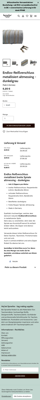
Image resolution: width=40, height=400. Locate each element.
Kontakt (4, 335)
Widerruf (4, 350)
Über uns (4, 333)
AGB (3, 345)
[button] (13, 262)
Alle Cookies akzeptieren (22, 396)
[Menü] (35, 16)
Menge (5, 114)
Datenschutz (6, 348)
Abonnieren (20, 376)
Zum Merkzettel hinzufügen (17, 131)
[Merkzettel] (27, 16)
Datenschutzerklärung (14, 365)
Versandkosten (10, 95)
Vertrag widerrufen (8, 355)
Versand (4, 340)
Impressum (5, 353)
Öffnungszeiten (7, 338)
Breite (5, 101)
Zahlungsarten (7, 343)
